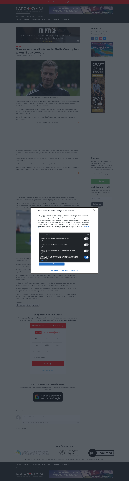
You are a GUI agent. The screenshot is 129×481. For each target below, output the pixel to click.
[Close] (95, 211)
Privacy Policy (74, 270)
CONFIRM (52, 264)
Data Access (64, 270)
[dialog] (64, 241)
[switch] (86, 238)
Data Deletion (54, 270)
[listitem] (64, 235)
